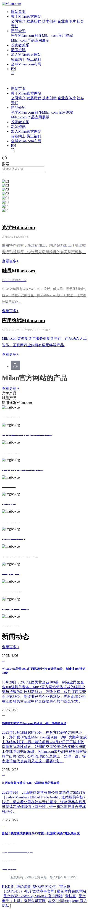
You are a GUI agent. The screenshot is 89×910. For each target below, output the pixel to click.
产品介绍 (18, 31)
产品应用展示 (38, 40)
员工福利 (33, 59)
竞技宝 (70, 896)
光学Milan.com (22, 35)
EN (13, 69)
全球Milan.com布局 (26, 64)
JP (12, 73)
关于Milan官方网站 (26, 16)
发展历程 (33, 21)
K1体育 (8, 886)
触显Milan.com (46, 35)
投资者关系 (20, 45)
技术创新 (49, 21)
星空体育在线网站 (71, 891)
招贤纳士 (18, 59)
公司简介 (18, 21)
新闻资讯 (18, 50)
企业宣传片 (67, 21)
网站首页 (18, 12)
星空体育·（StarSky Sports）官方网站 (33, 896)
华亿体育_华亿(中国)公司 (36, 886)
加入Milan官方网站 (26, 55)
